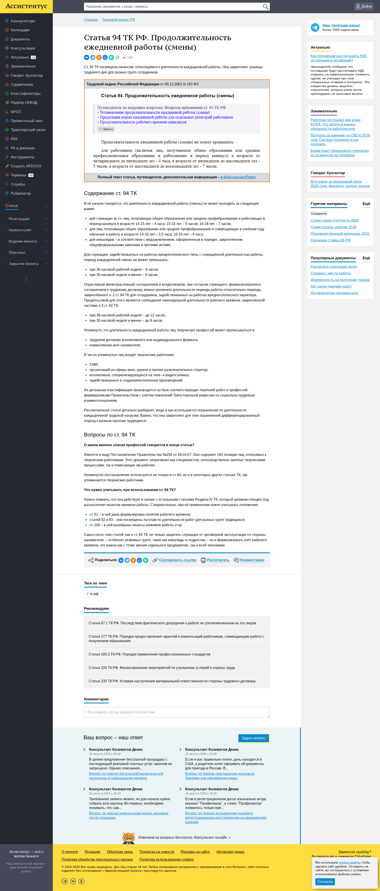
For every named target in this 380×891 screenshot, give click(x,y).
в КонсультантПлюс (238, 177)
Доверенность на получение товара (340, 280)
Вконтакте (73, 881)
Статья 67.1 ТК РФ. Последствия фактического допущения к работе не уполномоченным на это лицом (172, 623)
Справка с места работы (331, 273)
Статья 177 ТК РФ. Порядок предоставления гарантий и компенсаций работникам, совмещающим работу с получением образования (176, 639)
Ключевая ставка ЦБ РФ (331, 240)
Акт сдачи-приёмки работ (331, 286)
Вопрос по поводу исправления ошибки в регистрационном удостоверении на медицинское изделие (226, 817)
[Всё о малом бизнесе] (26, 6)
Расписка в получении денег (334, 266)
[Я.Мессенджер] (111, 57)
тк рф (94, 594)
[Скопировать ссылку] (117, 57)
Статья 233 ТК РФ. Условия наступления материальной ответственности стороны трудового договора (172, 681)
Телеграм (65, 881)
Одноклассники (81, 881)
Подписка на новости (156, 852)
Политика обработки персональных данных (97, 859)
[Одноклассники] (99, 57)
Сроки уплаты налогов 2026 (333, 227)
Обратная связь (120, 852)
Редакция (92, 852)
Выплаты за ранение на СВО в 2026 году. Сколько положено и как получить (340, 139)
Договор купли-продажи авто (334, 293)
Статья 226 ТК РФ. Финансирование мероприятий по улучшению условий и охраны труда (162, 668)
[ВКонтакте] (86, 57)
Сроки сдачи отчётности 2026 (335, 220)
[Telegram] (92, 57)
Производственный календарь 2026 (340, 234)
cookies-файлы (350, 862)
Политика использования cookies (166, 859)
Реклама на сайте (195, 852)
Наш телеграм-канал (341, 25)
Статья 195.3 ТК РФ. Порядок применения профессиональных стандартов (149, 654)
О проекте (70, 852)
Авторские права (230, 852)
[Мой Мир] (105, 57)
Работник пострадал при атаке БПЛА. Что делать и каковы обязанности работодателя (336, 124)
